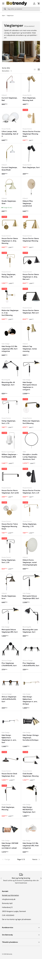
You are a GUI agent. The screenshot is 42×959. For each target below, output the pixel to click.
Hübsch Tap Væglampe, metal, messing (30, 348)
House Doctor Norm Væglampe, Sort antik (10, 491)
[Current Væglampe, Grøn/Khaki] (10, 153)
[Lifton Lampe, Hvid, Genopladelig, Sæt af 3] (10, 117)
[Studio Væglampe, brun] (10, 582)
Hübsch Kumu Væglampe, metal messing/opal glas (30, 562)
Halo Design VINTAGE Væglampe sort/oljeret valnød (10, 845)
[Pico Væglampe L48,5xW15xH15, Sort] (31, 649)
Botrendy (9, 954)
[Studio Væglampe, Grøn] (10, 187)
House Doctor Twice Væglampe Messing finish (10, 526)
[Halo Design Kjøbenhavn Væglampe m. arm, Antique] (31, 682)
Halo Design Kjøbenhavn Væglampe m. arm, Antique (30, 700)
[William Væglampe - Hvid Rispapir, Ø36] (10, 440)
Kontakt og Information (10, 895)
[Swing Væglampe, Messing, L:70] (31, 510)
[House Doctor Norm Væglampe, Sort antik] (10, 476)
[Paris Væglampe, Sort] (31, 153)
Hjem (3, 15)
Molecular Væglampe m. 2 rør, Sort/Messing (10, 312)
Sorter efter (6, 68)
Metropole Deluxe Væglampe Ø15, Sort (10, 631)
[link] (8, 859)
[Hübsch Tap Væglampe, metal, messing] (31, 332)
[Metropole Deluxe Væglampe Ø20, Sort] (31, 582)
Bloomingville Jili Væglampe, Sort (8, 383)
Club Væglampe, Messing (8, 808)
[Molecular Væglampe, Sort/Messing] (31, 406)
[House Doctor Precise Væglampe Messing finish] (31, 117)
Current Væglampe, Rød (9, 99)
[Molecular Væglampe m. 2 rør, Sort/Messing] (10, 296)
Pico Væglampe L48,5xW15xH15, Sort (31, 664)
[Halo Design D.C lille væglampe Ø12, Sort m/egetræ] (10, 332)
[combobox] (21, 9)
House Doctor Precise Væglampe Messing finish (31, 133)
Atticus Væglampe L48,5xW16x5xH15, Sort (9, 699)
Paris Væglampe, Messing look (29, 99)
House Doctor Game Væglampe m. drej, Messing (10, 240)
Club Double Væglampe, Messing (31, 775)
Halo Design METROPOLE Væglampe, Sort (29, 809)
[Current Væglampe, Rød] (10, 84)
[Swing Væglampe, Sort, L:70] (10, 406)
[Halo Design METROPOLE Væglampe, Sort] (31, 793)
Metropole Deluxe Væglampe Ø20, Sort (31, 597)
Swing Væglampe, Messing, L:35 (9, 275)
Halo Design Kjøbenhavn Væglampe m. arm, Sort (9, 738)
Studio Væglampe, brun (9, 597)
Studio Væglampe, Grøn (9, 202)
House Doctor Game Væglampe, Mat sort (31, 311)
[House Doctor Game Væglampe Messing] (31, 224)
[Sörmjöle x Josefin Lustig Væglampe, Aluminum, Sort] (31, 440)
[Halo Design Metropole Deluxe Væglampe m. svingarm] (31, 368)
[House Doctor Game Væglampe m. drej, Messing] (10, 224)
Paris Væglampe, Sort (31, 167)
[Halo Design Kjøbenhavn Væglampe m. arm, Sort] (10, 721)
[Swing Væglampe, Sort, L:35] (10, 546)
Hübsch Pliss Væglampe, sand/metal (28, 203)
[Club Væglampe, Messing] (10, 793)
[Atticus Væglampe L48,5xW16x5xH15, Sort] (10, 682)
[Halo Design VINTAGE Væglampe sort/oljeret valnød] (10, 829)
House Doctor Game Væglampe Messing (31, 239)
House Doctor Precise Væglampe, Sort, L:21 (31, 491)
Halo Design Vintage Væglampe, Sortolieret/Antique (31, 737)
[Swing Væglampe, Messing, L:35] (10, 260)
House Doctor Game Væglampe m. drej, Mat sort (31, 276)
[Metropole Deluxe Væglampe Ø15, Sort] (10, 615)
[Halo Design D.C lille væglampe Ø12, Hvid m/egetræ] (31, 829)
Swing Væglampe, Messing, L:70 (30, 525)
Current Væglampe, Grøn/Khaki (9, 168)
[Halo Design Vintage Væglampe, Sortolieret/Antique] (31, 721)
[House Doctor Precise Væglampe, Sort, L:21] (31, 476)
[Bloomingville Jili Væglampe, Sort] (10, 368)
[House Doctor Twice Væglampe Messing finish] (10, 510)
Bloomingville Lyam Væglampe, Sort (30, 631)
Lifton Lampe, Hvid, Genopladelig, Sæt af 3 (10, 133)
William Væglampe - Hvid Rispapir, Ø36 (10, 455)
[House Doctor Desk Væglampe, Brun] (10, 759)
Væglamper (10, 15)
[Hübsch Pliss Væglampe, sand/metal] (31, 187)
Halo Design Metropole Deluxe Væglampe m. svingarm (30, 386)
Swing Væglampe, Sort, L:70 (9, 422)
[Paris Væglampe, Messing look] (31, 84)
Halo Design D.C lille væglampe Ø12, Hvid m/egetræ (30, 845)
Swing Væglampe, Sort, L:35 (9, 561)
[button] (38, 3)
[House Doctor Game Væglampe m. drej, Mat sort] (31, 260)
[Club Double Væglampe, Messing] (31, 759)
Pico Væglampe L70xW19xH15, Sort (9, 664)
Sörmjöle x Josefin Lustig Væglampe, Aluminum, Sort (30, 456)
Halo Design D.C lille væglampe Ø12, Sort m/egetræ (9, 348)
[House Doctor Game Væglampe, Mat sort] (31, 296)
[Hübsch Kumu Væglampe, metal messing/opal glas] (31, 546)
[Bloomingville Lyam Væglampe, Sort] (31, 615)
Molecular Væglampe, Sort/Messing (31, 422)
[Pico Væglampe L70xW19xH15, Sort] (10, 649)
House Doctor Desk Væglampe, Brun (9, 775)
